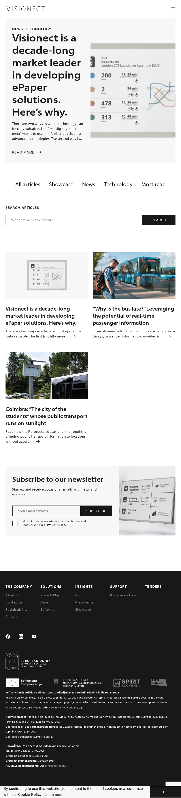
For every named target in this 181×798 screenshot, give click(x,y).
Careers (11, 616)
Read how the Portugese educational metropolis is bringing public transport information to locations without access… (46, 436)
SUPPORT (118, 586)
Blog (79, 595)
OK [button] (165, 792)
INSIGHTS (84, 586)
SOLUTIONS (51, 586)
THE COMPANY (19, 586)
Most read (153, 184)
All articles (27, 184)
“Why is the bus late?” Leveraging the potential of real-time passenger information (133, 315)
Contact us (14, 602)
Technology (38, 29)
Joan (44, 602)
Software (47, 609)
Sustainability (17, 609)
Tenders (153, 586)
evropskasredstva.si (57, 765)
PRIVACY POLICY (54, 524)
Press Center (85, 602)
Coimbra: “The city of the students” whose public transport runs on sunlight (46, 416)
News (17, 29)
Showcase (61, 184)
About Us (13, 595)
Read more (23, 152)
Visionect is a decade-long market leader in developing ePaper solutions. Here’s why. (41, 315)
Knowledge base (123, 595)
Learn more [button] (54, 794)
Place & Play (50, 595)
